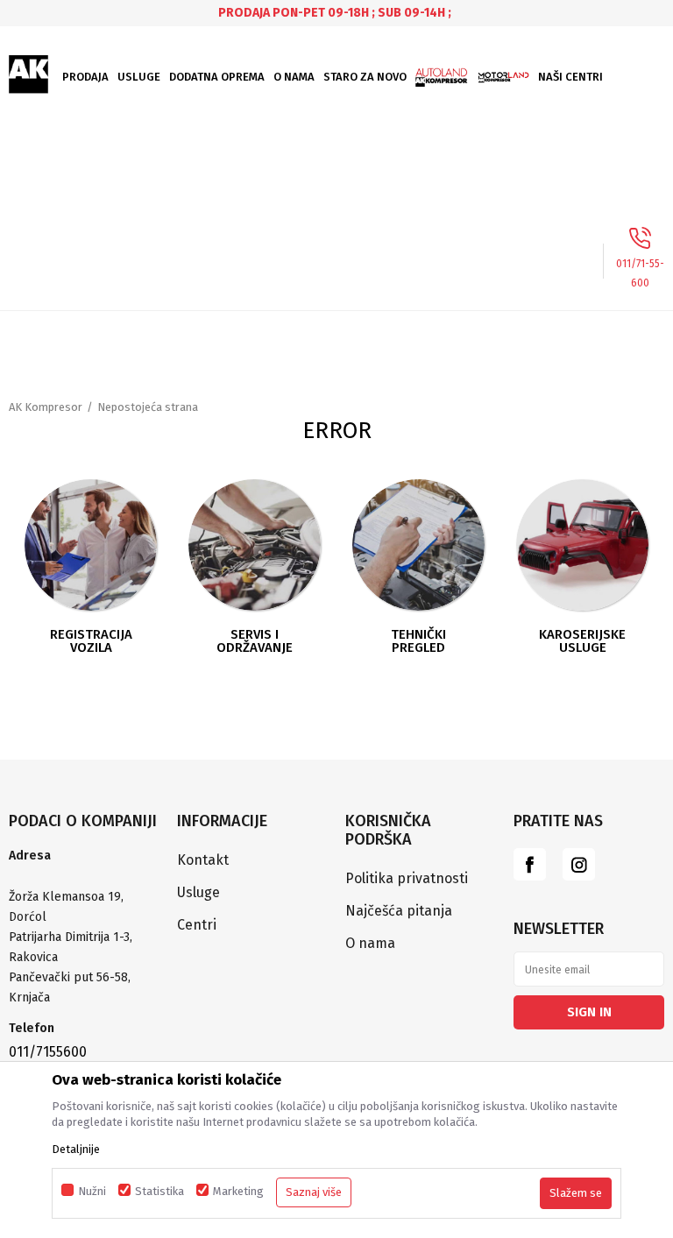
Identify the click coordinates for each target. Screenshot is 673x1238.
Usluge (198, 892)
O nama (370, 943)
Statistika (159, 1191)
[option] (336, 12)
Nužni (92, 1191)
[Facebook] (530, 864)
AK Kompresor (45, 407)
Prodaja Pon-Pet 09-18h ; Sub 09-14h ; (334, 12)
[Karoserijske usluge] (582, 545)
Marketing (238, 1191)
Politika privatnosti (406, 878)
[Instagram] (579, 864)
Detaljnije (76, 1149)
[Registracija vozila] (90, 545)
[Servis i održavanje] (254, 545)
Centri (196, 924)
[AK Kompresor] (29, 74)
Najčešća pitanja (398, 910)
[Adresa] (84, 877)
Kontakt (203, 860)
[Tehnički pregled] (418, 545)
